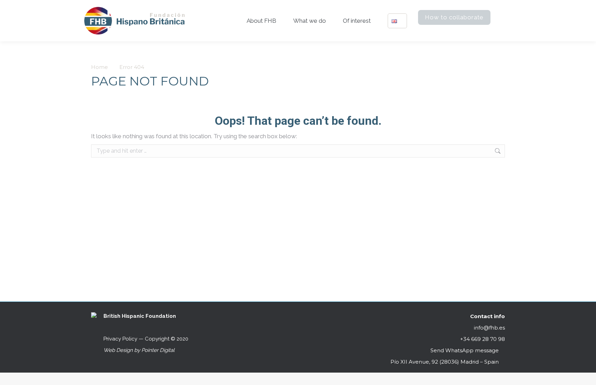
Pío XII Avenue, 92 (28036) (444, 361)
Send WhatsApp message (464, 350)
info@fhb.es (489, 327)
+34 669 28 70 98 (482, 339)
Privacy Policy (120, 339)
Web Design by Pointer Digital (139, 350)
